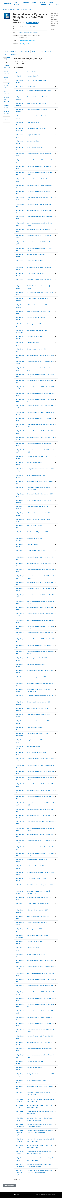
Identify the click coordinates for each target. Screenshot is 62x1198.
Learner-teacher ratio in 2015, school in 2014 (40, 393)
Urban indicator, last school (35, 273)
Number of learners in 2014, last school (39, 153)
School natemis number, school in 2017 (39, 903)
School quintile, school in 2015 (36, 551)
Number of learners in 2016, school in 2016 (40, 809)
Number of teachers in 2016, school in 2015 (40, 614)
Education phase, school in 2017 (37, 1061)
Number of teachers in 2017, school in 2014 (40, 437)
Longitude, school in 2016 (35, 740)
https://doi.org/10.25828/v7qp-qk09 (28, 32)
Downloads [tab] (35, 51)
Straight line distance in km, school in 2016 (40, 885)
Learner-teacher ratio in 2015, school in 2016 (40, 796)
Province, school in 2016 (34, 727)
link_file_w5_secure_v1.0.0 (6, 113)
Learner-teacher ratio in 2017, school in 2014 (40, 443)
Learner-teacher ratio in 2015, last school (39, 191)
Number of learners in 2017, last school (39, 229)
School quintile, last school (35, 147)
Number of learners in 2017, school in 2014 (40, 431)
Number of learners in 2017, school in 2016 (40, 834)
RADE (14, 9)
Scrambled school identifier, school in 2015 (40, 494)
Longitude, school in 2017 (35, 941)
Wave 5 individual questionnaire (36, 80)
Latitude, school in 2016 (34, 746)
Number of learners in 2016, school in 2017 (40, 1011)
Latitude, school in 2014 (34, 343)
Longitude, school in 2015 (34, 538)
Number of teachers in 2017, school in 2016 (40, 840)
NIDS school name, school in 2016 (37, 708)
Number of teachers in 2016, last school (39, 210)
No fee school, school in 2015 (36, 664)
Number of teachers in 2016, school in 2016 (40, 815)
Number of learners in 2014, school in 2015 (40, 557)
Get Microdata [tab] (46, 51)
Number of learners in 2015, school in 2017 (40, 985)
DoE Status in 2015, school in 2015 (37, 532)
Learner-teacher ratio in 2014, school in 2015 (40, 569)
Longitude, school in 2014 (35, 336)
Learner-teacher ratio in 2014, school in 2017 (40, 973)
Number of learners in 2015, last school (39, 179)
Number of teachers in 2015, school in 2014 (40, 387)
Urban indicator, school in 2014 (36, 475)
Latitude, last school (33, 141)
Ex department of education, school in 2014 (40, 469)
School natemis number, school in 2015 (39, 500)
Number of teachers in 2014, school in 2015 (40, 563)
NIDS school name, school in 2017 (37, 910)
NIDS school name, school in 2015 (37, 506)
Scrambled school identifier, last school (39, 90)
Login (57, 4)
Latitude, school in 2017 (34, 948)
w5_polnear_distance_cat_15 (19, 1173)
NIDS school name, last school (36, 103)
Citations (34, 2)
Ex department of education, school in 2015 (40, 670)
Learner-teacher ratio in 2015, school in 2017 (40, 998)
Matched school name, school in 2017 (38, 922)
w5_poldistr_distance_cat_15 (19, 1133)
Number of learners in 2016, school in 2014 (40, 406)
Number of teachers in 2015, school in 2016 (40, 790)
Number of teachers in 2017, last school (39, 235)
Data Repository (17, 3)
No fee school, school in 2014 (36, 462)
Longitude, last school (33, 135)
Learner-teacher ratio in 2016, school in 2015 (40, 620)
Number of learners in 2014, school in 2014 (40, 355)
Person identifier (32, 72)
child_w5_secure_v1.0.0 (6, 79)
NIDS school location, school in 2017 (38, 916)
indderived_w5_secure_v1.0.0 (7, 107)
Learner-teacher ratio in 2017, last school (39, 242)
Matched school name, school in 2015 (38, 519)
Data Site (9, 9)
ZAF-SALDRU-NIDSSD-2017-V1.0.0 (24, 9)
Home (4, 9)
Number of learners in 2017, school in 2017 (40, 1036)
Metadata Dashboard (43, 3)
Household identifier (33, 76)
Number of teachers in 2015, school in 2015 (40, 588)
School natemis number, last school (38, 97)
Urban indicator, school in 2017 (36, 1080)
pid (17, 72)
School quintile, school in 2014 (36, 349)
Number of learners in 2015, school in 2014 (40, 380)
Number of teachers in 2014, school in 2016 (40, 765)
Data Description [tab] (24, 51)
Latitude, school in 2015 (34, 544)
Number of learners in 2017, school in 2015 (40, 632)
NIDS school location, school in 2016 (38, 714)
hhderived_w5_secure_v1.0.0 (7, 85)
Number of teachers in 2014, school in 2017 (40, 967)
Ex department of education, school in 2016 (40, 872)
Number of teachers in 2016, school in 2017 (40, 1017)
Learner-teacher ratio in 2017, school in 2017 (40, 1048)
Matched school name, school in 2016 (38, 721)
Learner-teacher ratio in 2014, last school (39, 166)
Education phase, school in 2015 (37, 658)
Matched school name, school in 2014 (38, 317)
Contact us (51, 3)
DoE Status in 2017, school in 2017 (37, 935)
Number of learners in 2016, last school (39, 204)
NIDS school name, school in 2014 (37, 305)
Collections (26, 2)
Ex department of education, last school (39, 267)
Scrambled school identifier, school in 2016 (40, 695)
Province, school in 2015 (34, 525)
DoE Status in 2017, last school (36, 128)
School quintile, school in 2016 (36, 752)
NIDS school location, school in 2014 (38, 311)
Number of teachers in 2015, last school (39, 185)
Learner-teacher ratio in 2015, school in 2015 (40, 595)
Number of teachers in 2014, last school (39, 160)
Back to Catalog (10, 1185)
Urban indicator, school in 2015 (36, 677)
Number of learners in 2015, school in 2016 (40, 784)
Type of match (31, 86)
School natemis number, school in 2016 (39, 702)
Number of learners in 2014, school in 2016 (40, 759)
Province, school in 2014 (34, 324)
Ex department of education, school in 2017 (40, 1074)
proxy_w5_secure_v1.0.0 (6, 119)
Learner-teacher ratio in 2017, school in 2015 (40, 645)
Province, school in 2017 (34, 929)
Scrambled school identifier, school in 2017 (40, 897)
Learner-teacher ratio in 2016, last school (39, 216)
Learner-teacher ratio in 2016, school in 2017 (40, 1023)
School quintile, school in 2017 (36, 954)
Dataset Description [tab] (10, 51)
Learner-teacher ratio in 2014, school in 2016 (40, 771)
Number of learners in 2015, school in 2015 (40, 582)
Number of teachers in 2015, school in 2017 (40, 992)
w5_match (19, 86)
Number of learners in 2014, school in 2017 (40, 960)
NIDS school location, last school (37, 109)
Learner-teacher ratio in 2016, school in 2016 (40, 822)
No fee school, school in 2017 (36, 1067)
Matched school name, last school (37, 116)
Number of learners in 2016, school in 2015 (40, 607)
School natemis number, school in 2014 (39, 298)
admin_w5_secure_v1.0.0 (7, 67)
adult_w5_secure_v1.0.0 (6, 73)
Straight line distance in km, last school (39, 280)
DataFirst (7, 3)
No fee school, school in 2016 (36, 866)
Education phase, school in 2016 (37, 859)
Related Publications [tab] (11, 54)
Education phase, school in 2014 (37, 456)
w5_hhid (18, 76)
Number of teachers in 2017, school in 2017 (40, 1042)
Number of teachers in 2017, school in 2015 (40, 639)
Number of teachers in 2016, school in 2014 (40, 412)
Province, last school (33, 122)
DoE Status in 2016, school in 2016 (37, 733)
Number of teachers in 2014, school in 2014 (40, 361)
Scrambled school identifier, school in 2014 (40, 292)
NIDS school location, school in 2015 (38, 513)
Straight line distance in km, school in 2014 (40, 481)
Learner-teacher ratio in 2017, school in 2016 (40, 847)
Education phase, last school (35, 254)
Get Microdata (33, 22)
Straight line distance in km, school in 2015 (40, 683)
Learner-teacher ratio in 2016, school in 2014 (40, 418)
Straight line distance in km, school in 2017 (40, 1086)
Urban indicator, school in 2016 (36, 878)
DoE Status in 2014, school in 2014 (37, 330)
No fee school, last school (35, 261)
